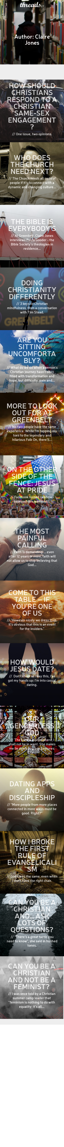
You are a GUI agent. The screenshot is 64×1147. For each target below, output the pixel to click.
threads (30, 4)
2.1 (42, 6)
